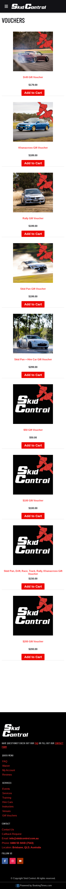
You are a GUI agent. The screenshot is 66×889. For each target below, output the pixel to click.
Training (6, 797)
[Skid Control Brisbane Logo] (28, 6)
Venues (6, 811)
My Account (8, 770)
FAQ (36, 743)
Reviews (7, 774)
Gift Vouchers (9, 815)
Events (6, 789)
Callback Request (11, 834)
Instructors (8, 806)
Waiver (6, 766)
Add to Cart (33, 92)
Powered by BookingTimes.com (36, 885)
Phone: (17, 843)
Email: (20, 838)
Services (7, 793)
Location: (21, 847)
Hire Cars (7, 802)
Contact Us (8, 829)
